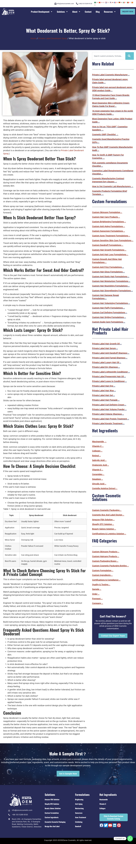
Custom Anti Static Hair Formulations (109, 276)
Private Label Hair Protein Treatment (109, 419)
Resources (108, 11)
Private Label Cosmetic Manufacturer (111, 74)
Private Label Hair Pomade (105, 400)
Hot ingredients (108, 795)
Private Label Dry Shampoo (105, 367)
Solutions (61, 11)
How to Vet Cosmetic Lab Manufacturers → (112, 186)
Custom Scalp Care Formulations (107, 322)
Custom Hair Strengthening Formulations (111, 290)
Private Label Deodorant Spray (52, 38)
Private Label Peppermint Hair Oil (108, 376)
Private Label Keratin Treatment (107, 423)
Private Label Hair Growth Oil (106, 343)
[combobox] (108, 56)
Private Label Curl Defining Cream (108, 404)
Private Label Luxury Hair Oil (105, 362)
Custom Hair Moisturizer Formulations (110, 281)
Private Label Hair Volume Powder (108, 409)
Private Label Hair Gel (102, 395)
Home (33, 38)
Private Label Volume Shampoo (107, 414)
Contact (88, 11)
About (74, 11)
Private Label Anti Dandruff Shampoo (109, 353)
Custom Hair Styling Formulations (108, 317)
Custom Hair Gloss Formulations (107, 271)
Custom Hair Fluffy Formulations (107, 308)
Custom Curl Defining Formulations (108, 312)
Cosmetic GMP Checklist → (105, 134)
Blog (98, 11)
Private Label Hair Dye (102, 386)
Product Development (40, 11)
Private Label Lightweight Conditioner (110, 372)
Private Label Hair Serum (104, 348)
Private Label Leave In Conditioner (108, 381)
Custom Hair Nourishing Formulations (110, 286)
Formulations (82, 795)
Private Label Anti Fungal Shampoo (108, 357)
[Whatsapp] (130, 838)
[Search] (129, 56)
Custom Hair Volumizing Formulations (110, 303)
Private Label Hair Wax (103, 390)
